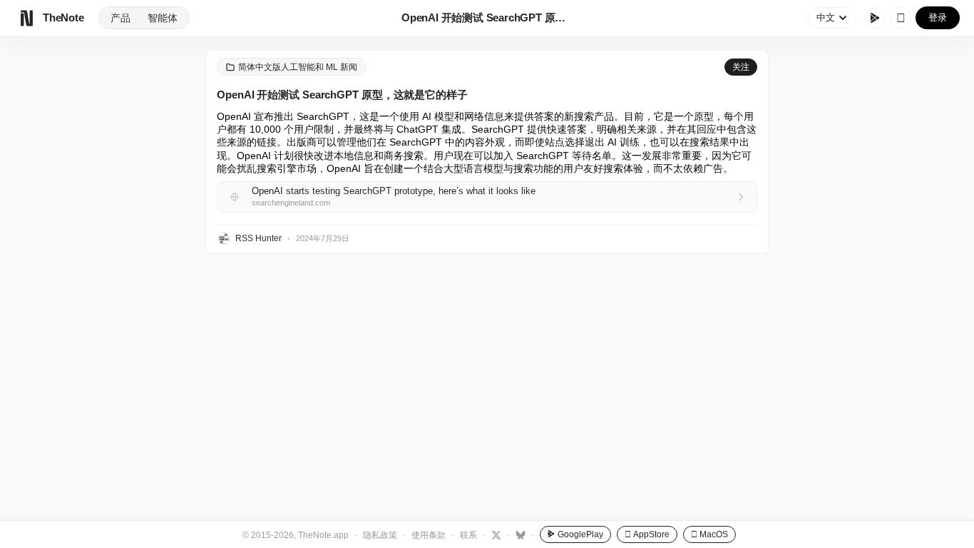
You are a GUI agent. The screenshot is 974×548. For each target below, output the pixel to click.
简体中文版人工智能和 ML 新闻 (297, 67)
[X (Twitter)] (494, 534)
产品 (120, 18)
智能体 (163, 18)
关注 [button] (740, 67)
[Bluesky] (519, 534)
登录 (937, 17)
